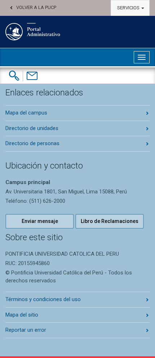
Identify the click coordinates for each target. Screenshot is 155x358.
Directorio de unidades (31, 128)
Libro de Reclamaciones (109, 221)
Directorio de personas (32, 143)
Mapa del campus (26, 112)
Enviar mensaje (40, 221)
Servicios (129, 7)
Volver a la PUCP (36, 7)
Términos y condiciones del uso (43, 299)
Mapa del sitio (21, 315)
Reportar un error (25, 330)
